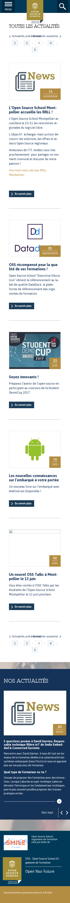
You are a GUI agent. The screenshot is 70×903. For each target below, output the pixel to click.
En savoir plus (23, 193)
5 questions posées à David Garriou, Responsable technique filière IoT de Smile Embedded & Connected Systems (34, 744)
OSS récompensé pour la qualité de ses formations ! (33, 266)
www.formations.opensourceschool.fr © (25, 892)
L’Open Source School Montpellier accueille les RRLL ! (33, 110)
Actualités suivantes (45, 36)
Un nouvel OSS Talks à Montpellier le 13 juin (33, 576)
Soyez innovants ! (23, 377)
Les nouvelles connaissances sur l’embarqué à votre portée (34, 477)
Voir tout (47, 812)
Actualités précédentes (26, 36)
